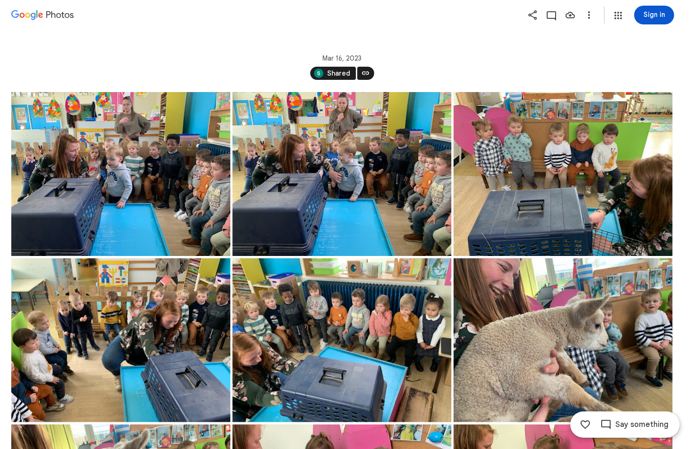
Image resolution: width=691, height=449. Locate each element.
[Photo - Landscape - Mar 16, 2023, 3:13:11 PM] (120, 340)
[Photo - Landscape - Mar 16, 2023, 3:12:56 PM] (120, 174)
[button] (618, 15)
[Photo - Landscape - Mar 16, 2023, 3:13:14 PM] (341, 340)
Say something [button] (641, 424)
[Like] (585, 424)
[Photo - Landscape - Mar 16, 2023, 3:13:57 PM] (563, 340)
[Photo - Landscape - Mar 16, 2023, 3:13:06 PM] (563, 174)
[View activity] (551, 15)
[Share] (532, 15)
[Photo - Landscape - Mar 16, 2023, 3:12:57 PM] (341, 174)
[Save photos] (570, 15)
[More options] (589, 15)
